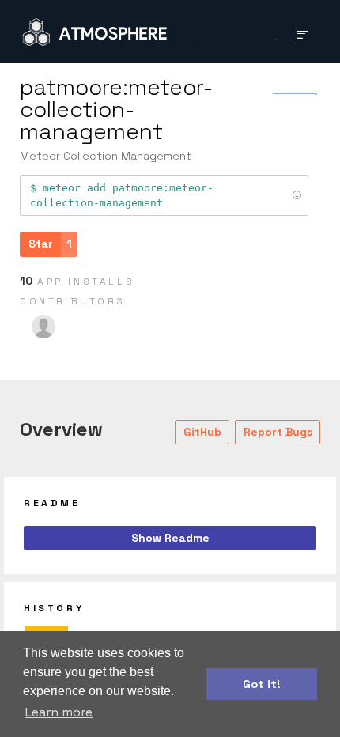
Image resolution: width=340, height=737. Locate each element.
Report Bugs (278, 432)
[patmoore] (43, 326)
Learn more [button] (59, 712)
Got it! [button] (262, 684)
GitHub (202, 432)
